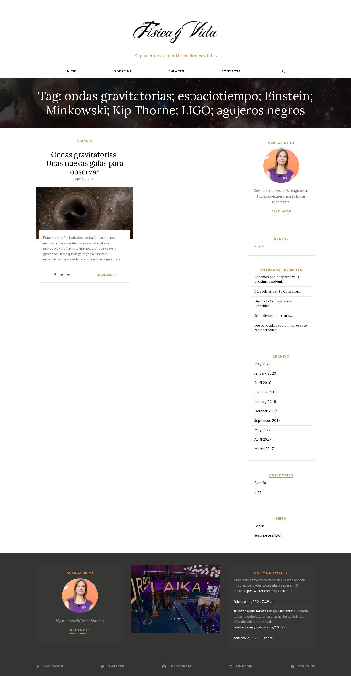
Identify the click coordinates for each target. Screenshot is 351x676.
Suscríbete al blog (268, 535)
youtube (306, 666)
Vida (257, 492)
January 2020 (265, 373)
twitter (116, 666)
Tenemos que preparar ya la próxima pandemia (276, 279)
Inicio (71, 71)
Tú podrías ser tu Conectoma (277, 291)
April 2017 (262, 439)
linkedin (244, 666)
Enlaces (176, 71)
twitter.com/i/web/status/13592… (261, 627)
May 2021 (262, 364)
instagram (180, 666)
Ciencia (84, 141)
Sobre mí (122, 71)
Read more (281, 211)
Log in (259, 526)
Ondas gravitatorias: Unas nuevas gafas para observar (84, 163)
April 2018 (262, 383)
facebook (53, 666)
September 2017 (267, 420)
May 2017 (262, 430)
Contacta (231, 71)
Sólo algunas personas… (273, 315)
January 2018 (265, 401)
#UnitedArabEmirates (251, 611)
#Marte (286, 611)
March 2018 (264, 392)
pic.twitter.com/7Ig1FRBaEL (269, 591)
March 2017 (264, 448)
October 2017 (265, 411)
